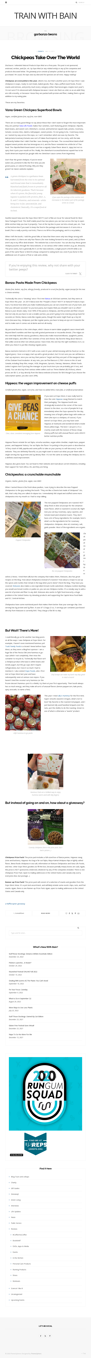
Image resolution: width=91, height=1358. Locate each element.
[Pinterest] (75, 913)
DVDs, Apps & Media (21, 1246)
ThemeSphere (36, 1354)
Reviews (14, 1229)
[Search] (76, 2)
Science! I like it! (17, 1288)
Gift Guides (15, 1188)
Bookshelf (16, 1240)
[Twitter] (72, 913)
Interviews (15, 1206)
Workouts (16, 1281)
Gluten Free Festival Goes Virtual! (21, 1025)
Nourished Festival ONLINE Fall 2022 (23, 972)
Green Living (15, 1200)
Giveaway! (15, 1194)
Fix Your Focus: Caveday (18, 989)
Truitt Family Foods (13, 646)
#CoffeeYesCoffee (20, 1235)
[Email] (78, 913)
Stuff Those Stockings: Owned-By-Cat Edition (26, 1016)
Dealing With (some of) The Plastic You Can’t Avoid (28, 981)
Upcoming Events (17, 1300)
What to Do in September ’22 (20, 998)
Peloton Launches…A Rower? (20, 963)
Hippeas (59, 399)
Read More (45, 913)
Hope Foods (30, 671)
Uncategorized (16, 1294)
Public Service (16, 1223)
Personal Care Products (22, 1264)
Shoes (15, 1275)
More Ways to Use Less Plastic (21, 1007)
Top (84, 1353)
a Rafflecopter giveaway (15, 903)
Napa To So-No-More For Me (20, 1034)
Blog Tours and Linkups (20, 1177)
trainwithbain (19, 913)
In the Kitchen (18, 1258)
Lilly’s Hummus (64, 695)
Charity (13, 1182)
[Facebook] (69, 913)
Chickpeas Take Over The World (45, 57)
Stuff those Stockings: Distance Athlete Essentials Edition (30, 954)
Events (41, 51)
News (13, 1217)
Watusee (17, 586)
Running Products (19, 1269)
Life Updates (16, 1211)
